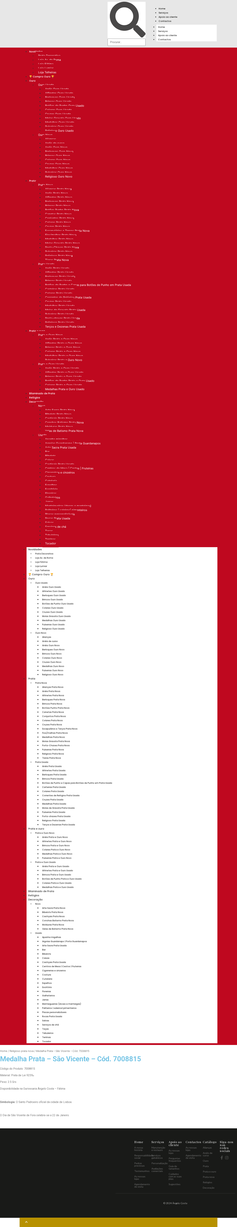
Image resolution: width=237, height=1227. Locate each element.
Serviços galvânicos (157, 1156)
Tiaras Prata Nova (57, 260)
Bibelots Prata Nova (58, 414)
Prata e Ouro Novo (50, 335)
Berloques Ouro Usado (60, 97)
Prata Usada (46, 264)
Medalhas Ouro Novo (59, 168)
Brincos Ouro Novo (57, 155)
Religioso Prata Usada (59, 322)
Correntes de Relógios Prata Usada (68, 297)
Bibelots (50, 456)
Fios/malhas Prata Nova (60, 235)
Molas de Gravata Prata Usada (65, 310)
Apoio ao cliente (168, 17)
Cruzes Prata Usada (58, 301)
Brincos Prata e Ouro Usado (63, 376)
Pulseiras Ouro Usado (59, 126)
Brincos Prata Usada (58, 280)
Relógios (34, 397)
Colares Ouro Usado (58, 110)
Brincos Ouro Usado (58, 101)
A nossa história (138, 1148)
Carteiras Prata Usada (59, 289)
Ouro (32, 81)
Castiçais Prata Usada (59, 464)
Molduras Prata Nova (59, 426)
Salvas (49, 522)
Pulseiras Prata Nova (58, 251)
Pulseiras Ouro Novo (58, 172)
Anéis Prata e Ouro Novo (61, 339)
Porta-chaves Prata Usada (62, 318)
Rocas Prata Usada (57, 518)
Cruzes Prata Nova (57, 226)
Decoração (35, 899)
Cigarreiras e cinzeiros (60, 472)
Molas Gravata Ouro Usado (63, 118)
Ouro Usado (46, 85)
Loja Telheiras (47, 72)
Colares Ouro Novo (57, 160)
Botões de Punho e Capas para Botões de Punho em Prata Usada (88, 285)
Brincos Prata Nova (57, 205)
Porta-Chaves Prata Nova (62, 247)
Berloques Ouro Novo (59, 151)
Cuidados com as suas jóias (175, 1176)
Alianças (50, 139)
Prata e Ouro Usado (51, 364)
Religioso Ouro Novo (58, 176)
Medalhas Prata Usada (60, 305)
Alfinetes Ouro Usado (59, 93)
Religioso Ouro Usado (59, 130)
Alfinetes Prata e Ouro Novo (63, 343)
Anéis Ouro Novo (56, 147)
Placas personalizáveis (60, 514)
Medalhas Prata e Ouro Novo (64, 355)
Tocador (50, 543)
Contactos (165, 21)
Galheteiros (52, 497)
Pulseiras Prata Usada (59, 314)
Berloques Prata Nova (59, 201)
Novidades (35, 549)
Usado (42, 435)
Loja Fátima (45, 64)
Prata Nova (45, 185)
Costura (50, 476)
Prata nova (208, 1176)
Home (162, 8)
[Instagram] (227, 1158)
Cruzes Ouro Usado (58, 114)
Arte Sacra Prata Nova (60, 410)
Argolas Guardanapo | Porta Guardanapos (72, 443)
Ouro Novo (45, 135)
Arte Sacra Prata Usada (60, 447)
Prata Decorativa (49, 55)
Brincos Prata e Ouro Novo (62, 347)
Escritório (51, 489)
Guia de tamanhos (174, 1167)
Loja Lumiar (45, 68)
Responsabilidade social (143, 1156)
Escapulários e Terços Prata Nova (67, 230)
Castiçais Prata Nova (59, 418)
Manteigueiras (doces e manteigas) (68, 506)
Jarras (49, 501)
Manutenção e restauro (158, 1148)
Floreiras (50, 493)
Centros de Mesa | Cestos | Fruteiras (69, 468)
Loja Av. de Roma (49, 59)
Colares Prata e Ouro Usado (63, 385)
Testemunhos (142, 1171)
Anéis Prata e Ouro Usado (62, 368)
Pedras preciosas (139, 1164)
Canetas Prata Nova (58, 214)
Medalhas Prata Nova (59, 239)
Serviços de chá (55, 526)
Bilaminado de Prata (42, 393)
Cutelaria (51, 481)
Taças (49, 531)
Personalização (159, 1163)
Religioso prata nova (22, 1051)
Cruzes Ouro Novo (57, 164)
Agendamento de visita (142, 1185)
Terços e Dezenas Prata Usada (65, 326)
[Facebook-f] (222, 1158)
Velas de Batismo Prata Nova (64, 431)
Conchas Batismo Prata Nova (64, 422)
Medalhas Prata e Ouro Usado (64, 389)
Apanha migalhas (56, 439)
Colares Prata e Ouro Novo (63, 351)
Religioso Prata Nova (59, 255)
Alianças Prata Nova (58, 189)
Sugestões (174, 1184)
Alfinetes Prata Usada (59, 272)
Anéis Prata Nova (56, 193)
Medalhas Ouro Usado (59, 122)
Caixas (49, 460)
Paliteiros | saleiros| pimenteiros (66, 510)
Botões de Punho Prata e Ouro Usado (69, 380)
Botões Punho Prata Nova (62, 210)
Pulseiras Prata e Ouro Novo (63, 360)
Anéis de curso (55, 143)
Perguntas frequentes (175, 1159)
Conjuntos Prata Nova (59, 218)
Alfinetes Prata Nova (58, 197)
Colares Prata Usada (58, 293)
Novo (41, 405)
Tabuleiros (52, 535)
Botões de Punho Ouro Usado (64, 105)
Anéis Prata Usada (57, 268)
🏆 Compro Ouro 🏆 (41, 76)
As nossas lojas (139, 1177)
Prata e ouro (36, 828)
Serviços (163, 12)
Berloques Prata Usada (60, 276)
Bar (47, 451)
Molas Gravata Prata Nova (62, 243)
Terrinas (50, 539)
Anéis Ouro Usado (57, 89)
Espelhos (51, 485)
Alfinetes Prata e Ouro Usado (64, 372)
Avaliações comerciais (157, 1169)
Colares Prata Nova (58, 222)
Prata (32, 181)
